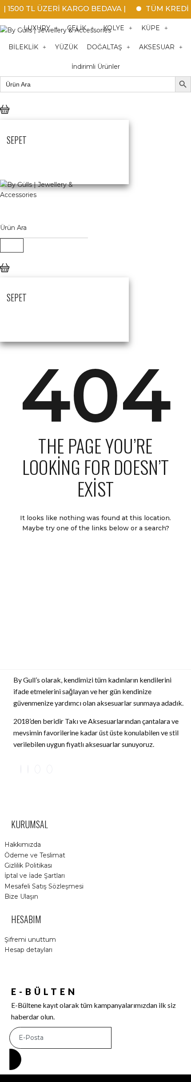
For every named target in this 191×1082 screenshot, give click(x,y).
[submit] (15, 1059)
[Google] (37, 769)
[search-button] (12, 245)
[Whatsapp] (49, 769)
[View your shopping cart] (4, 117)
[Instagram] (20, 769)
